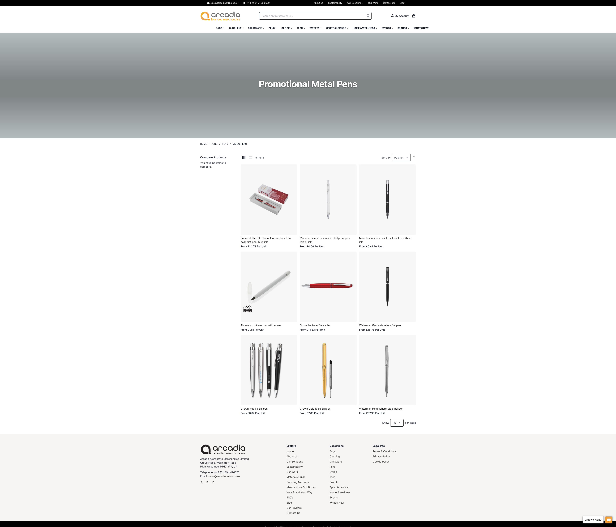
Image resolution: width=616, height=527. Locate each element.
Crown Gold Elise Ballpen (315, 408)
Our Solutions (295, 461)
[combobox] (315, 16)
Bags (332, 451)
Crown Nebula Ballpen (254, 408)
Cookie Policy (381, 461)
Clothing (334, 456)
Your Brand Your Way (299, 492)
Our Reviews (294, 507)
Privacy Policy (381, 456)
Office (333, 471)
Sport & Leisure (338, 487)
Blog (289, 502)
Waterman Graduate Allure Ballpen (380, 325)
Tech (332, 477)
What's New (336, 502)
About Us (292, 456)
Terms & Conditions (384, 451)
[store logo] (220, 16)
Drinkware (335, 461)
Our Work (292, 471)
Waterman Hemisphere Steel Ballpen (381, 408)
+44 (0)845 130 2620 (258, 2)
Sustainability (295, 466)
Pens (214, 143)
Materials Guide (296, 477)
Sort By (386, 157)
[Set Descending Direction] (414, 157)
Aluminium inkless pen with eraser (261, 325)
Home (203, 143)
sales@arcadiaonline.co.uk (224, 2)
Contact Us (293, 512)
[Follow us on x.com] (201, 482)
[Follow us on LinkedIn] (213, 482)
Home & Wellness (339, 492)
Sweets (333, 482)
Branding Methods (298, 482)
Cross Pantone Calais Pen (315, 325)
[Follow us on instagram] (207, 482)
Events (333, 497)
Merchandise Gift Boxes (301, 487)
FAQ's (290, 497)
